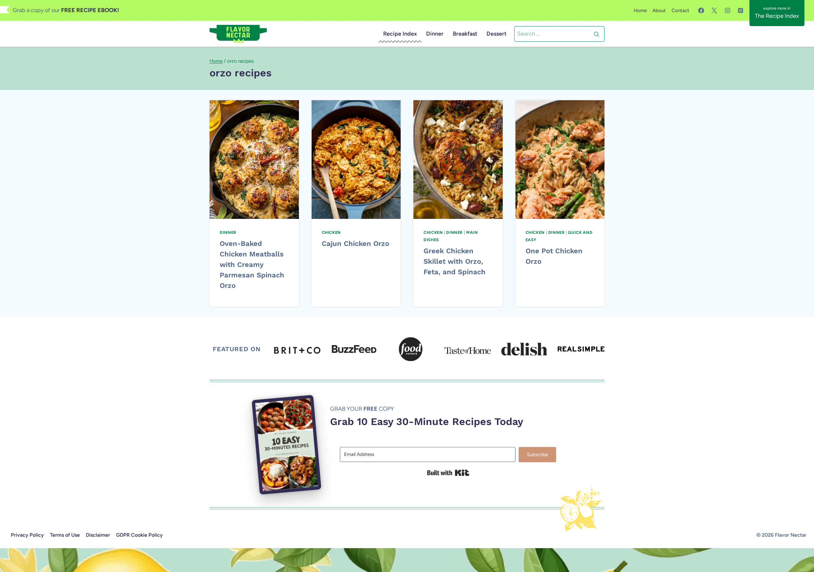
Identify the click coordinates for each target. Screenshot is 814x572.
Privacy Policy (27, 535)
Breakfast (465, 33)
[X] (714, 10)
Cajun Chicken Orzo (355, 244)
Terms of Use (65, 535)
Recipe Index (400, 33)
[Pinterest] (740, 10)
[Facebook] (701, 10)
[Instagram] (727, 10)
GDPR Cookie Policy (139, 535)
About (659, 10)
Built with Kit (448, 472)
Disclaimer (98, 535)
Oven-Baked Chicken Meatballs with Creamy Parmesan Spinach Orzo (252, 264)
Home (640, 10)
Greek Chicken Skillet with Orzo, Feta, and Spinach (455, 261)
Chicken (331, 232)
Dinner (435, 33)
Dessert (496, 33)
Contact (680, 10)
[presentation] (254, 159)
